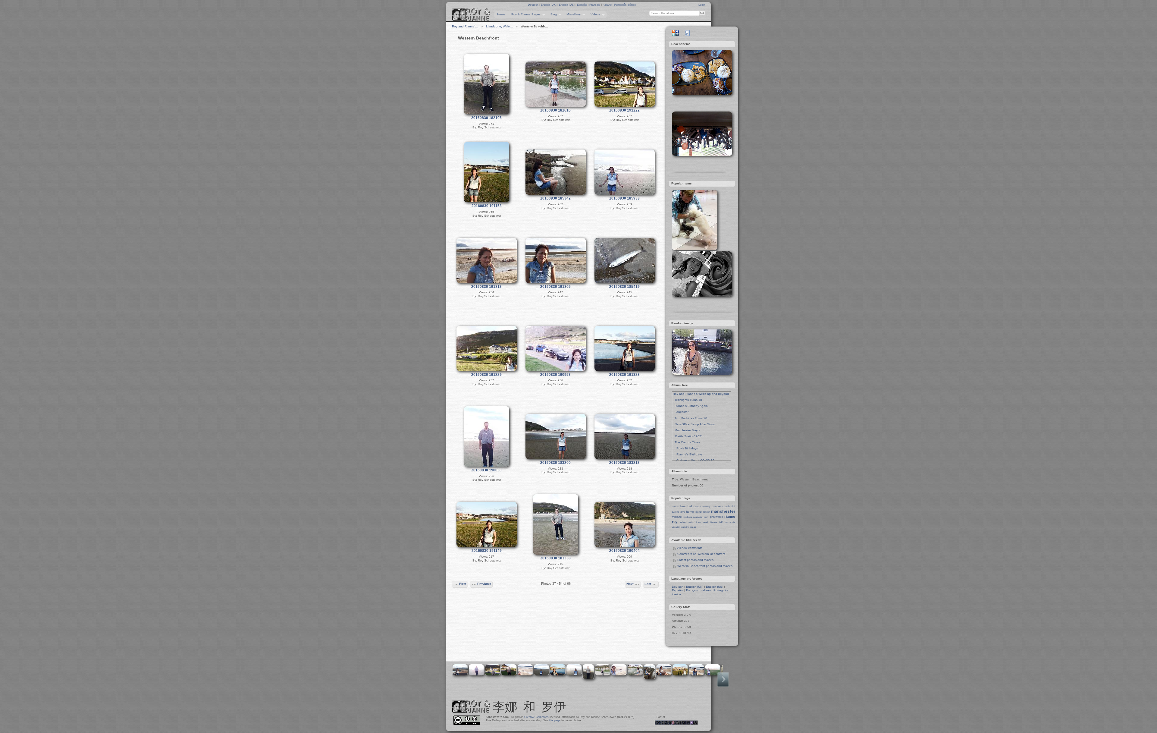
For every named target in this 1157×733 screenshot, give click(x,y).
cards (696, 506)
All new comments (689, 547)
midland (677, 516)
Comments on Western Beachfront (701, 553)
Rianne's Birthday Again (690, 405)
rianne (729, 516)
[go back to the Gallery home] (471, 14)
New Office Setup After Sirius (694, 424)
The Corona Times (686, 442)
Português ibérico (625, 4)
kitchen (698, 512)
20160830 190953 (555, 375)
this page (554, 720)
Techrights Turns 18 (687, 399)
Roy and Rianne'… (465, 26)
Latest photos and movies (695, 560)
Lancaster (680, 412)
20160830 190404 (624, 551)
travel (705, 522)
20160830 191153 (487, 206)
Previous (484, 584)
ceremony (705, 506)
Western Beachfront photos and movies (704, 566)
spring (691, 522)
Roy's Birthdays (685, 448)
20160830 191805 (555, 287)
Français (595, 4)
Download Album (687, 33)
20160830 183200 (555, 463)
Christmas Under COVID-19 (693, 460)
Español (582, 4)
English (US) (567, 4)
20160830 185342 (555, 198)
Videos (594, 14)
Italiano (608, 4)
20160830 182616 (555, 110)
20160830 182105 (486, 118)
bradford (686, 506)
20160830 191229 (486, 375)
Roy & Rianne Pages (524, 14)
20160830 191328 (624, 375)
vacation (676, 527)
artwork (675, 506)
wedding (685, 527)
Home (501, 14)
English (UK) (549, 4)
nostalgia (697, 517)
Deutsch (533, 4)
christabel (716, 506)
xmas (693, 527)
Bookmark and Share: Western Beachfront (675, 33)
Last (647, 584)
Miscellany (572, 14)
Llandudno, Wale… (499, 26)
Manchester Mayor (686, 430)
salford (683, 522)
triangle (713, 522)
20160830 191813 (486, 287)
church (726, 506)
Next (630, 584)
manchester (723, 511)
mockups (687, 517)
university (730, 522)
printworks (716, 516)
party (706, 517)
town (698, 522)
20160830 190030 (486, 470)
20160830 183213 (624, 463)
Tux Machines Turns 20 (690, 418)
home (690, 511)
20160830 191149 (487, 551)
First (462, 584)
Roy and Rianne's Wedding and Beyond (701, 393)
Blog (552, 14)
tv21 (721, 522)
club (733, 506)
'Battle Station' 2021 (688, 436)
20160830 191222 (624, 110)
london (706, 512)
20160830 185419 (624, 287)
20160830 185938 (624, 198)
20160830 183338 (555, 558)
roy (675, 522)
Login (701, 4)
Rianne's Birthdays (687, 454)
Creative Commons (536, 717)
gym (682, 512)
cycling (675, 512)
